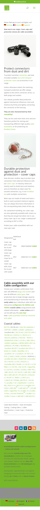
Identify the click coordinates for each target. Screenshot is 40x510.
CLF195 (9, 370)
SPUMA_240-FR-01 (20, 380)
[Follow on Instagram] (16, 428)
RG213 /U (11, 385)
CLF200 (16, 370)
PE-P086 (16, 346)
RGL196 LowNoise (26, 327)
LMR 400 (13, 387)
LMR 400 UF (24, 387)
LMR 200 (27, 372)
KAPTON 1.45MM (10, 330)
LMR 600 (20, 396)
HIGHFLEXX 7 (22, 383)
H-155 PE (26, 364)
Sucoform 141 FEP (23, 354)
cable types (21, 294)
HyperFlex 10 (14, 391)
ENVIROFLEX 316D (11, 340)
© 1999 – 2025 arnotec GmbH (15, 492)
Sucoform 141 (9, 354)
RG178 (6, 327)
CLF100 (22, 340)
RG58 (17, 356)
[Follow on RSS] (34, 428)
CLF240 (23, 370)
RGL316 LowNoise (11, 338)
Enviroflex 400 (9, 364)
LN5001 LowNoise (25, 330)
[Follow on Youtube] (30, 428)
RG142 (10, 362)
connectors (23, 75)
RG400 (19, 364)
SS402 (11, 356)
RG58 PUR (22, 359)
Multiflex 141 (23, 351)
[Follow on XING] (25, 428)
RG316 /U (26, 335)
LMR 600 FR (29, 396)
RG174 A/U (19, 332)
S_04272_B (8, 380)
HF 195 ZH (18, 372)
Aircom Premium (18, 393)
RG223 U (24, 362)
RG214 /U (20, 385)
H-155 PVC (13, 367)
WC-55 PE (22, 367)
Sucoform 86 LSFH (25, 348)
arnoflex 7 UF (11, 383)
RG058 (23, 356)
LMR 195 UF (8, 372)
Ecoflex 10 (24, 391)
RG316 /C (17, 335)
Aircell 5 (10, 377)
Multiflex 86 (25, 346)
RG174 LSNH (29, 332)
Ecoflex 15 (30, 393)
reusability (8, 114)
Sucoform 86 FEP (10, 348)
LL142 (17, 362)
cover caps (11, 183)
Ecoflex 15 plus (9, 396)
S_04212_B (24, 377)
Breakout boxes (9, 129)
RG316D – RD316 (25, 338)
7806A (16, 377)
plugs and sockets (24, 292)
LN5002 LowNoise (11, 343)
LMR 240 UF (12, 375)
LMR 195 (31, 370)
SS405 (14, 351)
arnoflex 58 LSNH (10, 359)
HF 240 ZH (22, 375)
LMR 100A (30, 340)
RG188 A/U (8, 335)
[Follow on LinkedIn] (21, 428)
